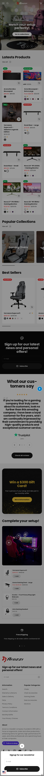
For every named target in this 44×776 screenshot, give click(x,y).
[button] (39, 388)
